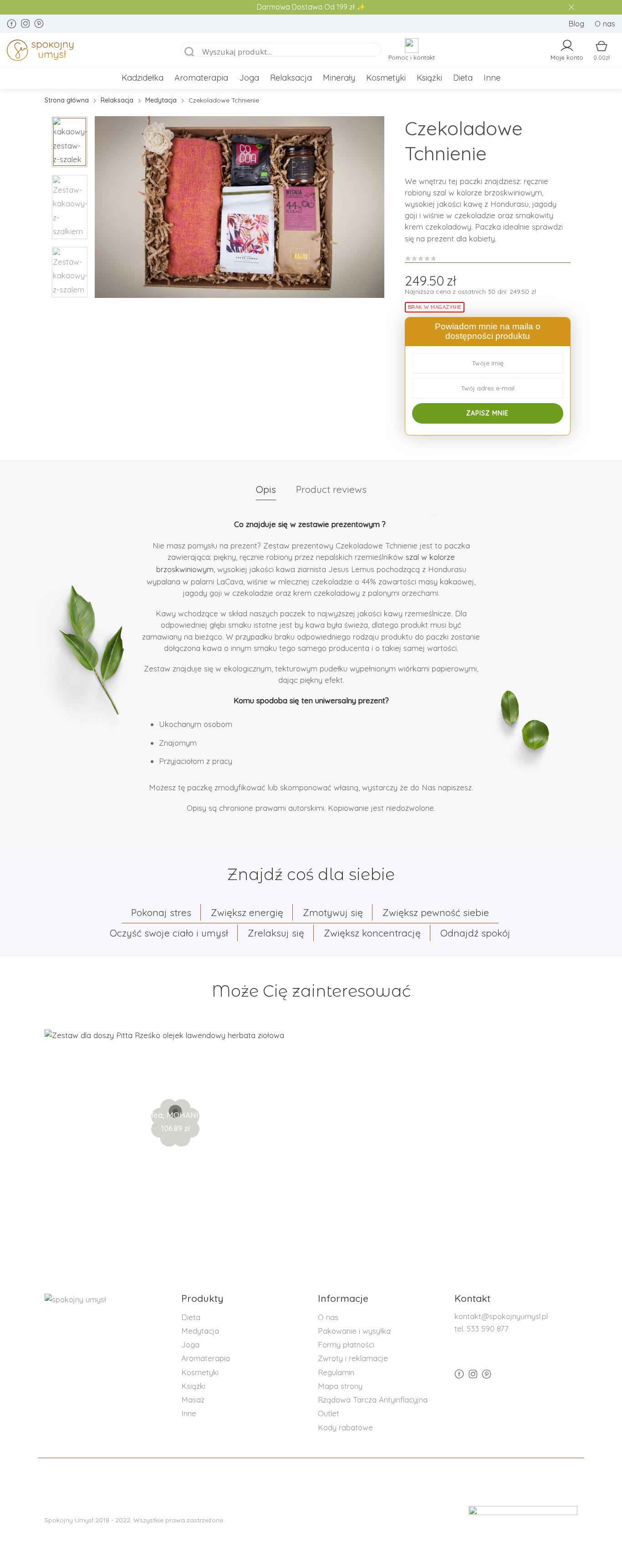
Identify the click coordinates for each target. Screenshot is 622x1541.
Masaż (192, 1399)
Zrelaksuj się (276, 933)
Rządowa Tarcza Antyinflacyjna (373, 1399)
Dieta (463, 77)
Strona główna (67, 100)
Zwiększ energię (247, 912)
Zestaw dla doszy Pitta (175, 1085)
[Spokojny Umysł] (83, 52)
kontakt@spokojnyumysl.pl (501, 1316)
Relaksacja (291, 77)
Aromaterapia (201, 77)
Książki (429, 77)
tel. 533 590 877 (481, 1328)
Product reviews (331, 489)
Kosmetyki (386, 77)
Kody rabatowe (345, 1427)
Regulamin (336, 1372)
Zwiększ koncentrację (372, 933)
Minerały (339, 77)
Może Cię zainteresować (311, 991)
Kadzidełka (142, 77)
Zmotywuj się (333, 912)
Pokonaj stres (161, 912)
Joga (249, 77)
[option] (239, 206)
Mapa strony (340, 1386)
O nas (605, 23)
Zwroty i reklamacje (353, 1358)
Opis (266, 489)
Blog (576, 23)
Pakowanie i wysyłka (354, 1331)
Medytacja (161, 100)
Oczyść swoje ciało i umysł (169, 933)
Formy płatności (346, 1344)
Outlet (328, 1413)
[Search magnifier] (190, 52)
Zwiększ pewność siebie (435, 912)
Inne (492, 77)
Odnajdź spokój (475, 933)
